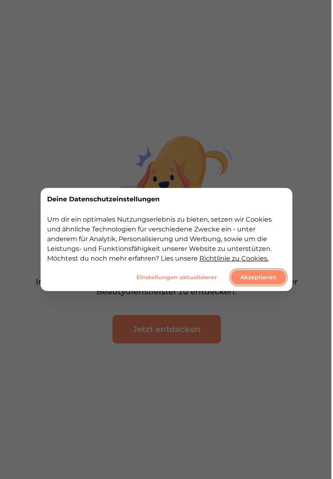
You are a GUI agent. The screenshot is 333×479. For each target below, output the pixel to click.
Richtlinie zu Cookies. (233, 258)
